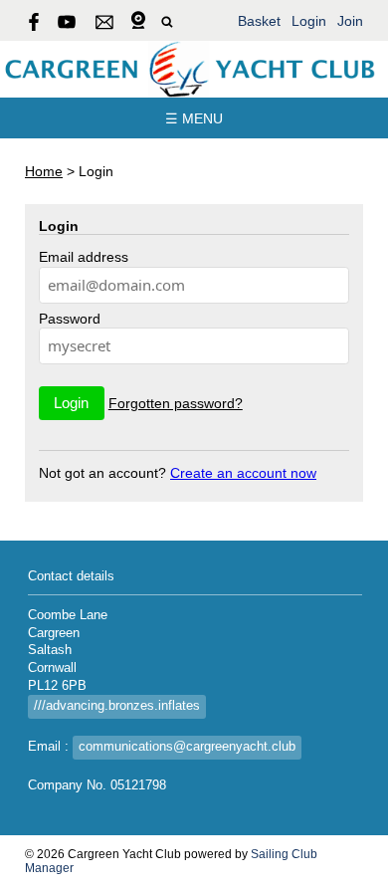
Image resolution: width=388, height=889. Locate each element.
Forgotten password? (175, 403)
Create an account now (243, 473)
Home (44, 171)
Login (308, 21)
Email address (83, 257)
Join (350, 21)
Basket (259, 21)
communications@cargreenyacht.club (187, 747)
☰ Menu (194, 118)
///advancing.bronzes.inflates (117, 706)
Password (69, 319)
